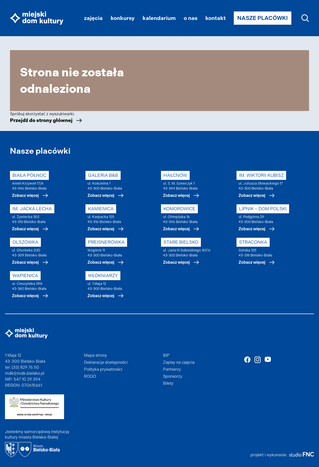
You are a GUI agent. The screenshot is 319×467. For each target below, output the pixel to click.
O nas (190, 18)
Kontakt (215, 18)
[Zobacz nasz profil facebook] (247, 359)
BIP (166, 355)
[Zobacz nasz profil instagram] (257, 359)
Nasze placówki (262, 18)
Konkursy (123, 18)
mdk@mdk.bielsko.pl (24, 373)
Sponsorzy (172, 376)
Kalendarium (159, 18)
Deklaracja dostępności (106, 362)
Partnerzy (172, 369)
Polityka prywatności (103, 369)
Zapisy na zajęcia (179, 362)
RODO (90, 376)
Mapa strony (95, 355)
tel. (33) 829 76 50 (22, 367)
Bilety (168, 383)
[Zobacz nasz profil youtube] (268, 359)
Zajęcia (93, 18)
